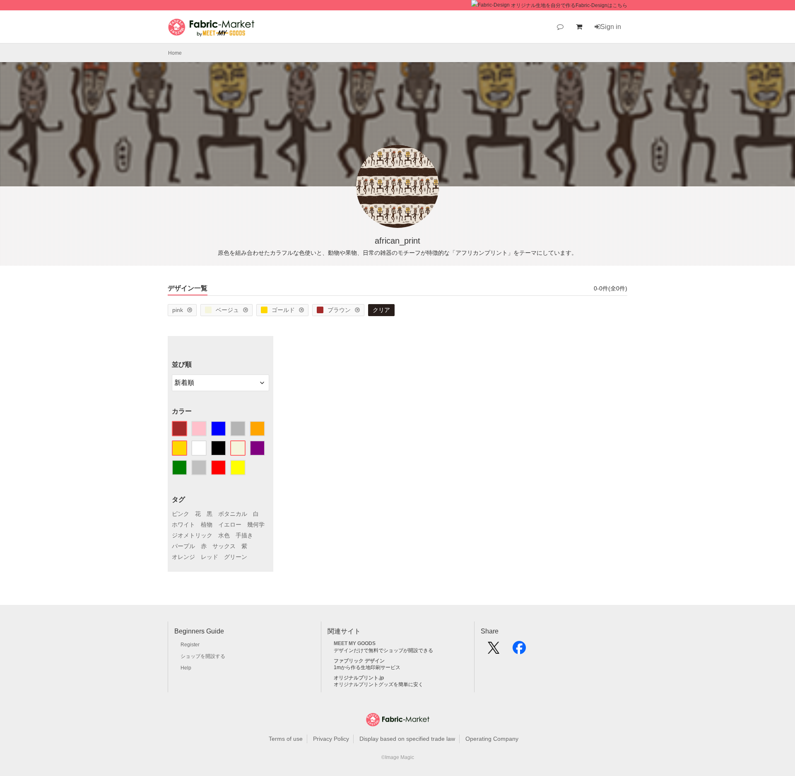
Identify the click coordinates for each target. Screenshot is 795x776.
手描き (244, 535)
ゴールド (283, 310)
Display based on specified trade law (407, 738)
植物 (206, 524)
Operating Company (491, 738)
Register (190, 645)
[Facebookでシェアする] (519, 650)
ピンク (180, 513)
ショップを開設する (203, 656)
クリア (381, 310)
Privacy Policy (331, 738)
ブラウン (339, 310)
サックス (224, 546)
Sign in (610, 26)
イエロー (229, 524)
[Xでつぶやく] (493, 650)
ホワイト (183, 524)
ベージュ (227, 310)
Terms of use (286, 738)
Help (186, 668)
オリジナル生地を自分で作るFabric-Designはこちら (569, 5)
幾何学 (256, 524)
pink (177, 310)
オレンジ (183, 557)
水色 (224, 535)
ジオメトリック (192, 535)
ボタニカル (232, 513)
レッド (209, 557)
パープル (183, 546)
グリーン (235, 557)
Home (175, 53)
